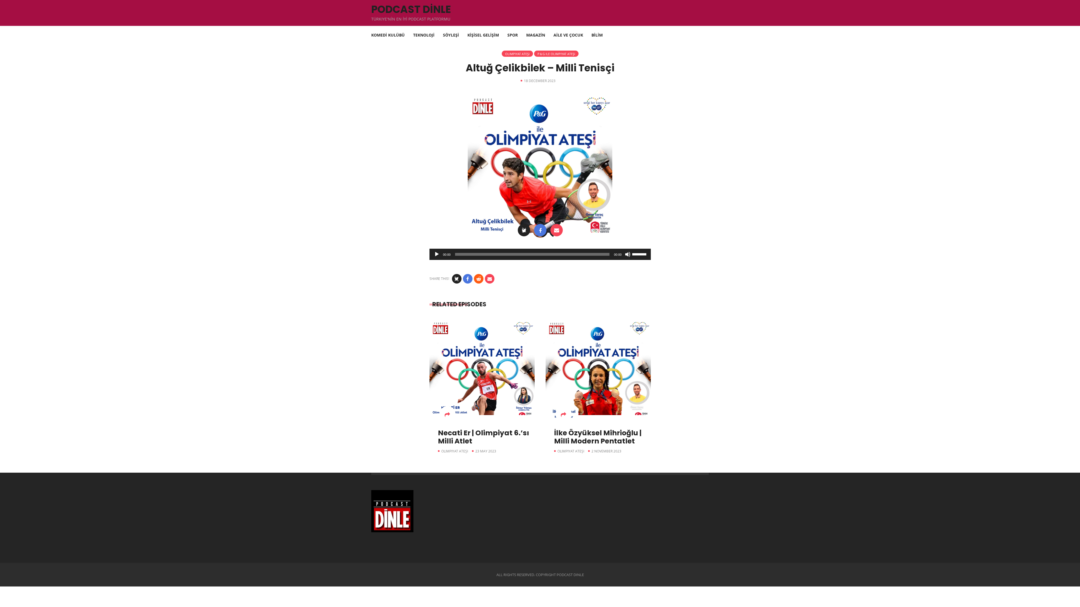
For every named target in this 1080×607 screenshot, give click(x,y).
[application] (540, 254)
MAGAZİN (535, 35)
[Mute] (628, 254)
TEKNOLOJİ (424, 35)
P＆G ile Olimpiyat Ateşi (556, 54)
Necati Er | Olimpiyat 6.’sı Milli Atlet (483, 437)
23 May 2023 (485, 451)
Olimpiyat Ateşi (517, 54)
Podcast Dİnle (411, 9)
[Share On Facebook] (540, 230)
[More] (447, 414)
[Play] (437, 254)
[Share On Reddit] (478, 279)
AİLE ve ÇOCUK (568, 35)
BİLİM (597, 35)
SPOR (512, 35)
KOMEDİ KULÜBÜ (388, 35)
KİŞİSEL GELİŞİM (483, 35)
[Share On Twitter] (524, 230)
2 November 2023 (606, 451)
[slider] (640, 254)
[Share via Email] (556, 230)
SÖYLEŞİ (451, 35)
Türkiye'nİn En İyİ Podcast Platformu (410, 19)
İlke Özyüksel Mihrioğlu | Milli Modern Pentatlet (598, 437)
